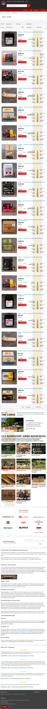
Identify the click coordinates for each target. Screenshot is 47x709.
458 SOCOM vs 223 (21, 470)
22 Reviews (25, 132)
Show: (23, 27)
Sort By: (2, 27)
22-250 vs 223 (4, 470)
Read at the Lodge (30, 428)
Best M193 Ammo (36, 455)
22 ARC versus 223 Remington (21, 502)
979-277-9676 (4, 701)
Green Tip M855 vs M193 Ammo (7, 486)
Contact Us (23, 694)
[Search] (28, 5)
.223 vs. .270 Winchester (7, 501)
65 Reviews (25, 282)
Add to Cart (23, 41)
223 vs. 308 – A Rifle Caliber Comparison (38, 486)
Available (42, 54)
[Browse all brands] (45, 533)
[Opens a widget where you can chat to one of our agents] (4, 706)
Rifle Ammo (7, 12)
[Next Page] (46, 27)
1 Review (24, 208)
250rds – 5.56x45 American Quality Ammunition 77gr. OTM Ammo (21, 655)
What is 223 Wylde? (21, 486)
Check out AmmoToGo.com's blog (28, 414)
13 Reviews (25, 75)
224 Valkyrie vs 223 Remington (36, 471)
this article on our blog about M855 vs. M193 (15, 586)
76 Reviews (25, 57)
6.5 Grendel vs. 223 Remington (21, 455)
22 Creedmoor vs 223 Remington (6, 455)
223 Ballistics (30, 421)
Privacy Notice (9, 694)
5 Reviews (25, 152)
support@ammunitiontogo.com (9, 703)
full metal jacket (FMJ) (32, 621)
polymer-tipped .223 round (24, 632)
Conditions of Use (16, 694)
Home (1, 12)
